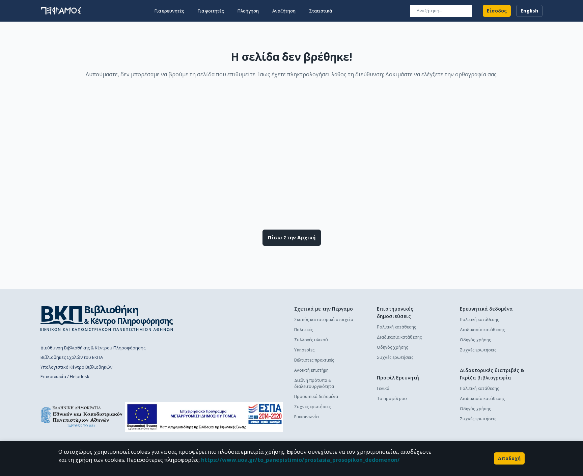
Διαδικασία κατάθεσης (399, 337)
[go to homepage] (61, 11)
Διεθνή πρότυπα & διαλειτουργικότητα (314, 383)
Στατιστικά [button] (320, 11)
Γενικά (383, 388)
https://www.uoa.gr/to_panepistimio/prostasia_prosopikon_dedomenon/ (300, 460)
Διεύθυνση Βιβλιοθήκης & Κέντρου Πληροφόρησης (92, 348)
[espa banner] (204, 417)
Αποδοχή (509, 458)
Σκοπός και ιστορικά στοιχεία (323, 319)
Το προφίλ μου (392, 398)
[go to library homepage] (106, 318)
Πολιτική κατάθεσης (396, 327)
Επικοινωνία (306, 417)
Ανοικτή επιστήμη (311, 370)
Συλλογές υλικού (311, 340)
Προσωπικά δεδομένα (316, 396)
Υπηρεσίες (304, 350)
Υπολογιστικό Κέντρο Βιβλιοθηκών (76, 367)
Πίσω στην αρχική (291, 237)
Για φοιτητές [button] (211, 11)
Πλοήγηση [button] (248, 11)
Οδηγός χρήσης (392, 347)
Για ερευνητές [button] (169, 11)
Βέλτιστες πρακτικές (314, 360)
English (529, 10)
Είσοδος (497, 10)
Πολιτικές (303, 330)
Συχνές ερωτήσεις (312, 406)
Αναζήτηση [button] (284, 11)
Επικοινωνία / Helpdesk (64, 376)
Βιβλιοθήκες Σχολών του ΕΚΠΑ (71, 357)
